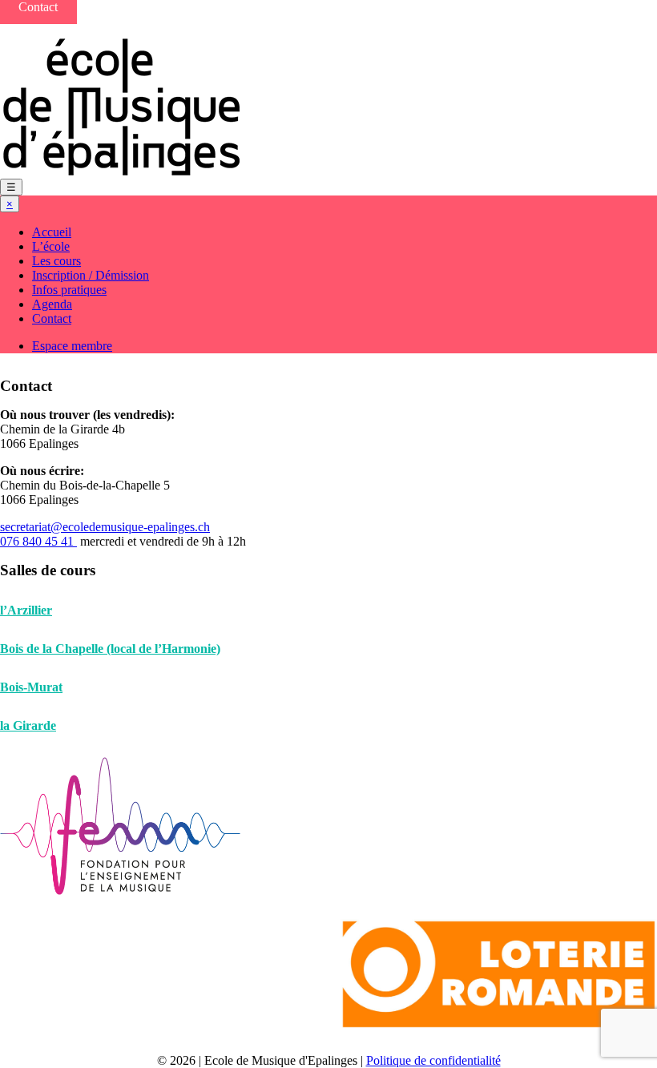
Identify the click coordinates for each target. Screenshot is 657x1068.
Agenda (52, 304)
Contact (51, 318)
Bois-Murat (31, 687)
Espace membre (72, 346)
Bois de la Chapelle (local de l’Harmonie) (110, 648)
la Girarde (28, 725)
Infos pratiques (69, 289)
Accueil (51, 232)
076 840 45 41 (38, 541)
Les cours (56, 261)
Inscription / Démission (90, 275)
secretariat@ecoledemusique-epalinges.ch (105, 527)
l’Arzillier (26, 610)
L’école (51, 246)
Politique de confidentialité (433, 1060)
